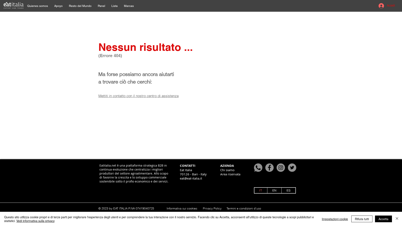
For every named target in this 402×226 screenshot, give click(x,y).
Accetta (383, 219)
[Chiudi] (396, 219)
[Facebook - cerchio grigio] (269, 167)
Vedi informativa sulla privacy (35, 221)
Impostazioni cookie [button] (335, 219)
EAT (115, 208)
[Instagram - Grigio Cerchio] (281, 167)
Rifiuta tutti (362, 219)
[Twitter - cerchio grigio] (292, 167)
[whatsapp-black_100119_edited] (258, 167)
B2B (160, 165)
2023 (105, 208)
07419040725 (145, 208)
